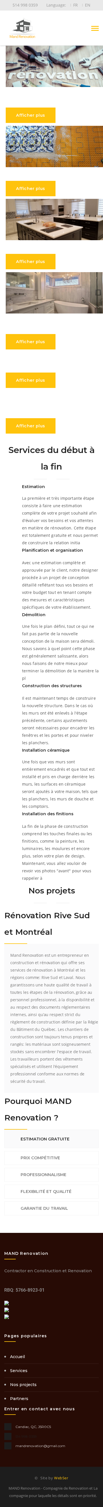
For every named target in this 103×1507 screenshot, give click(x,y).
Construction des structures (52, 685)
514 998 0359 (26, 1436)
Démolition (33, 614)
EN (87, 5)
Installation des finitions (48, 813)
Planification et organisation (52, 550)
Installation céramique (46, 750)
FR (75, 5)
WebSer (61, 1477)
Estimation (33, 486)
